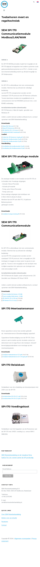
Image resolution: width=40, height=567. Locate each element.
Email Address (7, 469)
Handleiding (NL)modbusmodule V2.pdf (13, 146)
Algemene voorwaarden (23, 538)
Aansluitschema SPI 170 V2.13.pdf (11, 398)
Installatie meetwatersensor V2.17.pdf (12, 354)
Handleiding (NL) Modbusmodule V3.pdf (13, 148)
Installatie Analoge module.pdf (11, 214)
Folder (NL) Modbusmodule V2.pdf (12, 141)
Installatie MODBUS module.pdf (11, 132)
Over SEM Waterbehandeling (11, 514)
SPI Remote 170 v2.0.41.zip (10, 300)
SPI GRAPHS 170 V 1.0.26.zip (10, 130)
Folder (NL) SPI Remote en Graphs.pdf (13, 137)
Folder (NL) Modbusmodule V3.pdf (12, 139)
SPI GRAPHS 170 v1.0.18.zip (10, 298)
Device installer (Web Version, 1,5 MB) (13, 296)
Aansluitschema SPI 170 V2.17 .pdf (11, 396)
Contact (4, 525)
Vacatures (4, 522)
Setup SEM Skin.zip (8, 126)
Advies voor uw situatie (9, 518)
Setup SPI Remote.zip (8, 128)
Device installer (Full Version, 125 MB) (12, 294)
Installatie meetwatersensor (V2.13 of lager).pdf (15, 356)
